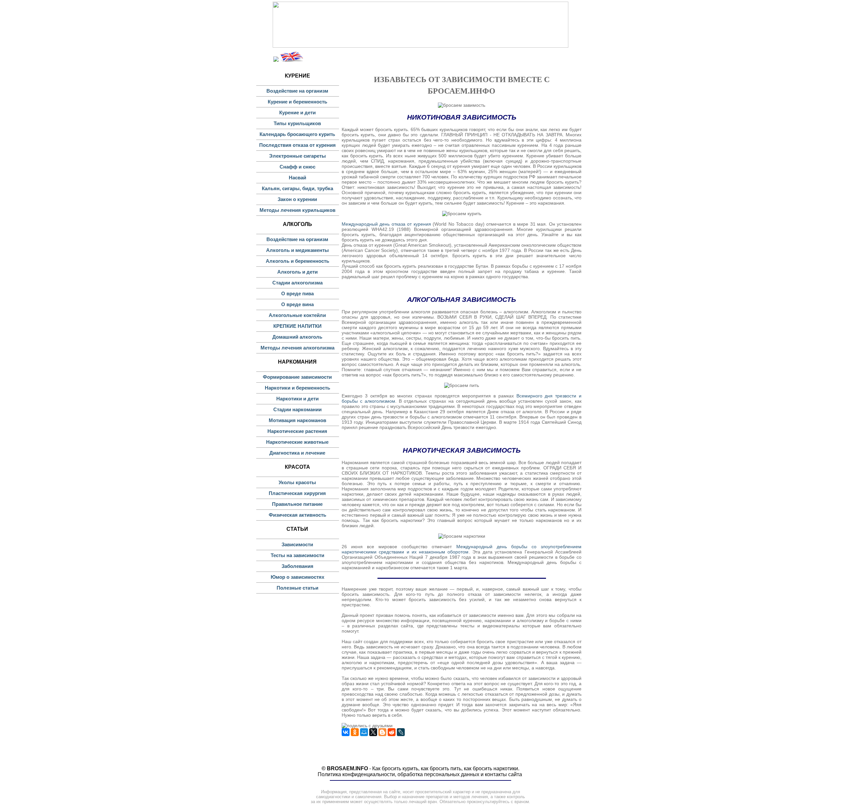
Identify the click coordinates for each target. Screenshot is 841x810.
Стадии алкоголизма (297, 282)
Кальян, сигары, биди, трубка (297, 188)
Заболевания (297, 566)
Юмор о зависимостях (297, 577)
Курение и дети (297, 112)
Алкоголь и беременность (297, 261)
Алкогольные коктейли (297, 315)
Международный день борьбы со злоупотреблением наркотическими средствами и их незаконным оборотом (461, 549)
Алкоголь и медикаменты (297, 250)
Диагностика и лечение (297, 453)
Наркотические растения (297, 431)
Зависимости (297, 544)
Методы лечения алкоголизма (297, 347)
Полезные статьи (297, 588)
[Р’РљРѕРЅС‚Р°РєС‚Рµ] (346, 732)
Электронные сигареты (297, 156)
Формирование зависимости (297, 377)
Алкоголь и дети (297, 272)
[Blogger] (382, 732)
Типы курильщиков (297, 123)
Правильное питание (297, 504)
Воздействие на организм (297, 91)
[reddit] (392, 732)
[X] (373, 732)
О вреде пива (297, 293)
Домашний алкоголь (297, 337)
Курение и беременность (297, 101)
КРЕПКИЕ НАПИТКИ (297, 326)
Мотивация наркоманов (297, 420)
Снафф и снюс (297, 166)
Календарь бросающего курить (297, 134)
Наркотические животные (297, 442)
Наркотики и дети (297, 398)
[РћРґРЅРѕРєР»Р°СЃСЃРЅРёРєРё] (355, 732)
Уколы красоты (297, 482)
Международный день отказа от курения (386, 224)
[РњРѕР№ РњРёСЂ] (364, 732)
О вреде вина (297, 304)
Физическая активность (297, 515)
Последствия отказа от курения (297, 145)
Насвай (297, 177)
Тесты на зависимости (297, 555)
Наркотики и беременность (297, 388)
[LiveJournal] (401, 732)
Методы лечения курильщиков (297, 210)
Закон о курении (297, 199)
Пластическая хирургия (297, 493)
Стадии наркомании (297, 409)
